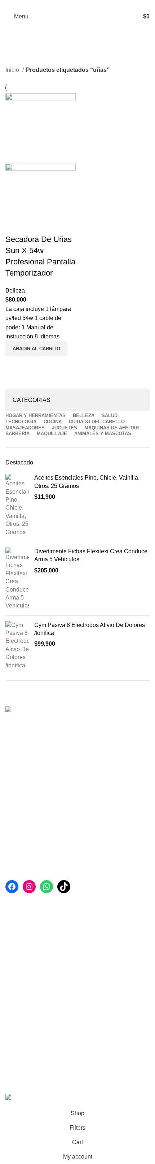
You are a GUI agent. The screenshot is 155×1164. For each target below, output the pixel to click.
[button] (36, 348)
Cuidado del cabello (31, 993)
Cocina (14, 980)
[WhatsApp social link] (82, 4)
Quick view (14, 365)
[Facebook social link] (65, 4)
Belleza (15, 290)
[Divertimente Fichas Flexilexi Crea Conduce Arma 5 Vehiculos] (17, 579)
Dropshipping (22, 1071)
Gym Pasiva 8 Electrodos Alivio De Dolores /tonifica (89, 629)
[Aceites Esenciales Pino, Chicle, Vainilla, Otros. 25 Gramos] (17, 505)
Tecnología (19, 966)
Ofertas (14, 1044)
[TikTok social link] (90, 4)
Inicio (13, 70)
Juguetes (17, 953)
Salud (13, 939)
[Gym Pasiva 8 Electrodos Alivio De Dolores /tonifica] (17, 645)
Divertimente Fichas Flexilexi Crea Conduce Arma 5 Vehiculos (90, 555)
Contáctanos (21, 1057)
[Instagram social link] (73, 4)
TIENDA (16, 1030)
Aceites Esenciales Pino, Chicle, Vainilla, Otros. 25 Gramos (87, 482)
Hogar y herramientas (33, 912)
